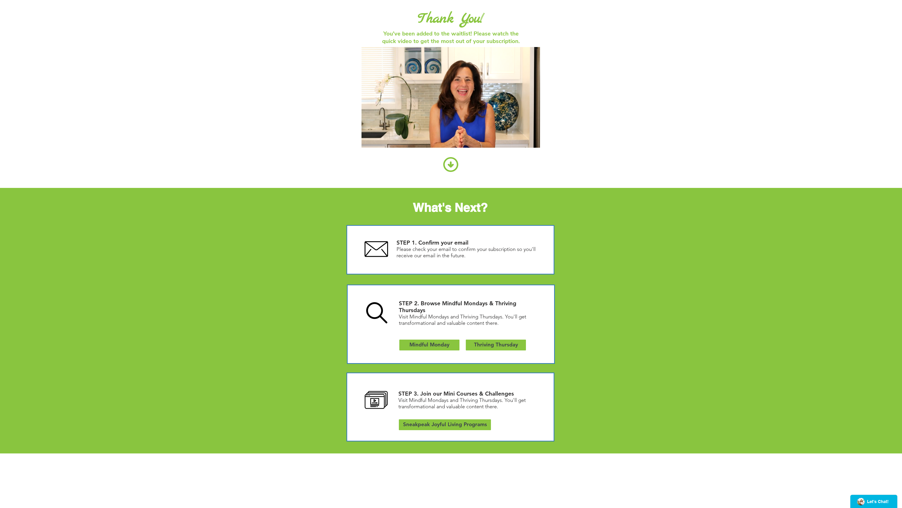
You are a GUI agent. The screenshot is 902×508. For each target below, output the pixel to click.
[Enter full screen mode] (534, 141)
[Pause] (368, 141)
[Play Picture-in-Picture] (526, 141)
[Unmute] (376, 141)
